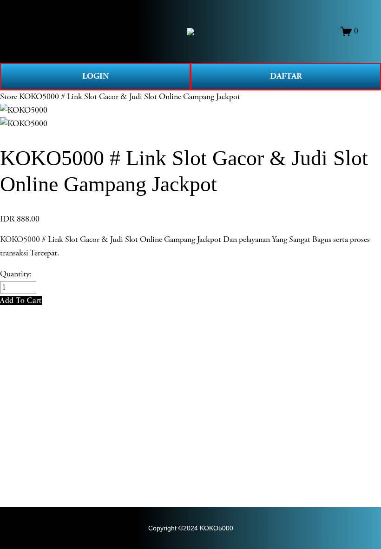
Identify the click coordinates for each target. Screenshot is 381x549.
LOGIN (95, 76)
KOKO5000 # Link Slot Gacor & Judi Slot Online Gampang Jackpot (129, 97)
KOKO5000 (20, 239)
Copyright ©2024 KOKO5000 (190, 528)
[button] (21, 300)
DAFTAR (286, 76)
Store (8, 97)
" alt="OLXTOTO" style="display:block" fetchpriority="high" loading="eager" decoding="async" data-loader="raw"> (190, 31)
